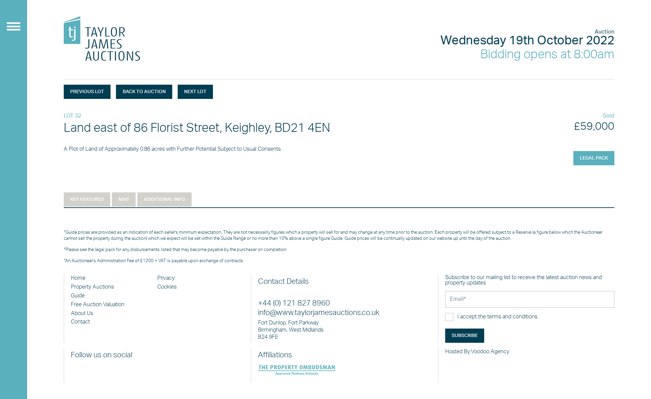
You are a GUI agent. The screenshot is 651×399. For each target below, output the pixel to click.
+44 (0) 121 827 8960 (294, 303)
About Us (82, 313)
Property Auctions (92, 287)
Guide (78, 295)
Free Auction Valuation (97, 304)
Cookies (167, 287)
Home (78, 278)
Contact (80, 321)
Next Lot (195, 91)
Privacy (166, 278)
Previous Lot (87, 91)
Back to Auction (144, 91)
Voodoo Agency (490, 351)
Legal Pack (594, 158)
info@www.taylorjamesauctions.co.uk (318, 312)
